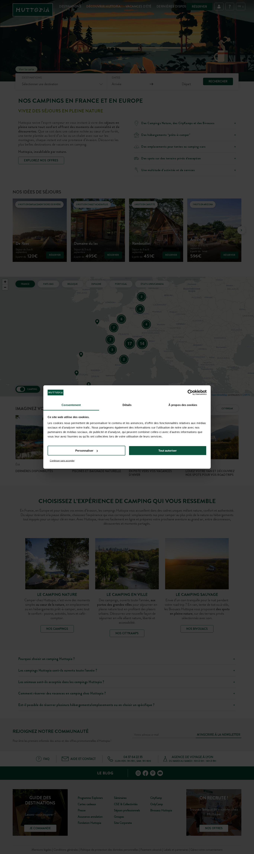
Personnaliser (84, 450)
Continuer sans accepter (62, 460)
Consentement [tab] (71, 404)
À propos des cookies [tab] (182, 404)
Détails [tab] (127, 404)
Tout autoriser (167, 450)
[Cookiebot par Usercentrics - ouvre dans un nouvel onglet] (190, 392)
